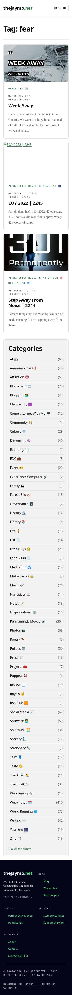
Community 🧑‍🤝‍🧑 (21, 422)
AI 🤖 (14, 359)
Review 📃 (17, 685)
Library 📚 (17, 522)
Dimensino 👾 (20, 440)
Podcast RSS (15, 922)
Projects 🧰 (18, 666)
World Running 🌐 (24, 811)
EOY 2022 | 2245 (25, 203)
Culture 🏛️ (18, 431)
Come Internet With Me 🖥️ (30, 413)
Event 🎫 (16, 467)
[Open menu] (60, 8)
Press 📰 (16, 657)
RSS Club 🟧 (19, 703)
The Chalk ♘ (19, 784)
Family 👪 (17, 486)
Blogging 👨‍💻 (19, 395)
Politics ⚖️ (18, 648)
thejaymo (18, 8)
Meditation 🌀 (19, 283)
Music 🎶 (17, 585)
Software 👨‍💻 (19, 721)
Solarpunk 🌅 (20, 730)
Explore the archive (19, 849)
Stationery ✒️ (20, 748)
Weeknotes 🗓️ (18, 88)
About (12, 942)
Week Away (20, 105)
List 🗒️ (15, 540)
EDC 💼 (15, 458)
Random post (51, 895)
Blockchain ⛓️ (20, 386)
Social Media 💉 (22, 712)
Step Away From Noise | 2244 (25, 302)
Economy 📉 (19, 449)
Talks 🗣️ (16, 757)
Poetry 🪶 (17, 639)
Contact (13, 949)
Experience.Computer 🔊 (28, 477)
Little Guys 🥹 (20, 549)
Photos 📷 (18, 630)
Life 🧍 (15, 531)
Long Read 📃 (20, 558)
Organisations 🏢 (23, 612)
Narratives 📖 (20, 594)
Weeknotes (50, 888)
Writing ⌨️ (18, 820)
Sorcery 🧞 (18, 739)
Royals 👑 (17, 694)
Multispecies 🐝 (22, 576)
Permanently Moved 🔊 (24, 186)
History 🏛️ (18, 513)
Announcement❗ (23, 368)
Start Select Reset (53, 915)
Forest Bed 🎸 (20, 494)
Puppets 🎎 (18, 675)
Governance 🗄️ (21, 504)
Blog (46, 881)
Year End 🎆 (52, 186)
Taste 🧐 (16, 766)
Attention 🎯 (53, 278)
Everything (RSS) (18, 955)
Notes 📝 (17, 603)
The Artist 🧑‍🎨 (19, 775)
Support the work (53, 922)
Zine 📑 (15, 838)
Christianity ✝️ (21, 404)
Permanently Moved (20, 915)
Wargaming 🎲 (21, 793)
